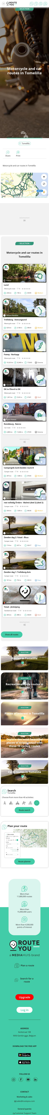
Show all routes (11, 634)
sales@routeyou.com (25, 1101)
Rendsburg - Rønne (12, 424)
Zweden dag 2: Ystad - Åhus (16, 537)
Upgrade (24, 997)
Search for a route (27, 980)
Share (7, 155)
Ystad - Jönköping (12, 607)
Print (18, 155)
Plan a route (27, 965)
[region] (24, 185)
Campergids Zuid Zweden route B (19, 468)
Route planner (24, 861)
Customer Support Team (25, 1113)
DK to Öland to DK (12, 389)
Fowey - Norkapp (11, 354)
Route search (24, 810)
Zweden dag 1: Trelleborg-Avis (17, 572)
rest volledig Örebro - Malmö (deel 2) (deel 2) (23, 502)
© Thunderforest (25, 197)
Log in (24, 1010)
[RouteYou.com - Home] (11, 3)
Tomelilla (26, 143)
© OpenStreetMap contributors (38, 197)
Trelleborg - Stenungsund (15, 319)
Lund (6, 285)
